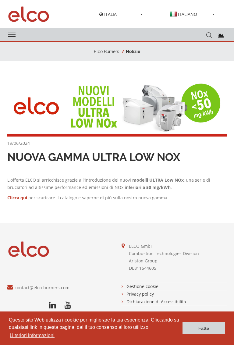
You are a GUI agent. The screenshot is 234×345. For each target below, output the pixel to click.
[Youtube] (67, 305)
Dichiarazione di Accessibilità (156, 301)
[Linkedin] (52, 305)
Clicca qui (17, 198)
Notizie (133, 51)
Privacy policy (140, 294)
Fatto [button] (203, 328)
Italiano (187, 14)
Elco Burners (106, 51)
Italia (110, 14)
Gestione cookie (142, 286)
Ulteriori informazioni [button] (32, 335)
